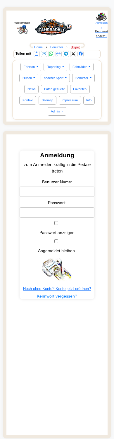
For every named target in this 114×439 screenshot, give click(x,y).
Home (38, 47)
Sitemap (47, 100)
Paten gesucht (54, 89)
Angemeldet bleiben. (57, 250)
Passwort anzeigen (57, 232)
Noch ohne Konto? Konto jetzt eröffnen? (57, 288)
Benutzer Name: (57, 182)
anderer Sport (54, 78)
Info (88, 100)
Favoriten (80, 89)
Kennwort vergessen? (57, 296)
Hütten (28, 78)
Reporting (54, 67)
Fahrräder (80, 67)
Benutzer (82, 78)
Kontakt (28, 100)
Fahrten (30, 67)
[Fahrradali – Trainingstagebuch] (53, 27)
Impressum (70, 100)
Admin (56, 111)
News (31, 89)
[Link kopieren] (37, 54)
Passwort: (57, 202)
